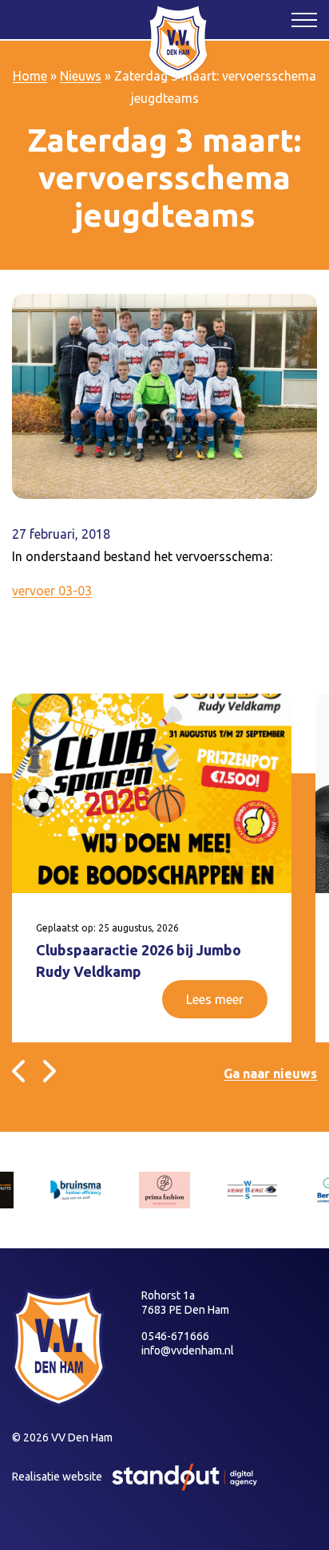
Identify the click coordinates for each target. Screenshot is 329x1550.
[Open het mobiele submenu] (304, 19)
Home (30, 76)
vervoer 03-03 (52, 590)
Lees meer (215, 999)
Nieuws (80, 76)
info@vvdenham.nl (187, 1350)
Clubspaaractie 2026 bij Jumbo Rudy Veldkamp (138, 960)
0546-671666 (175, 1336)
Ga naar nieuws (270, 1073)
